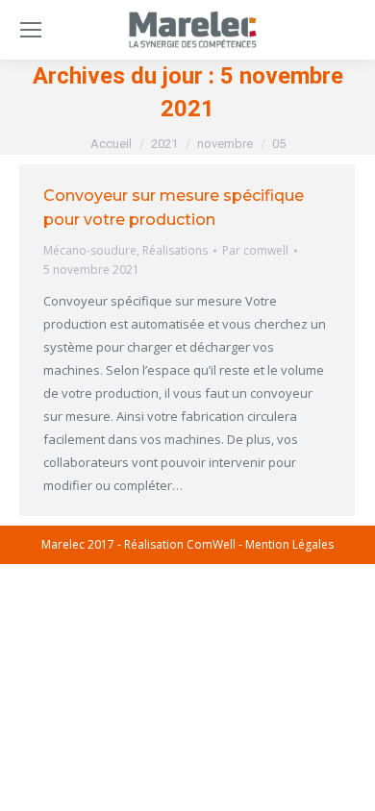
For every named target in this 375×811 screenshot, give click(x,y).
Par (255, 250)
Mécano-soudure (90, 250)
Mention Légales (289, 544)
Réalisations (175, 250)
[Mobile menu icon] (30, 29)
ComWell (211, 544)
